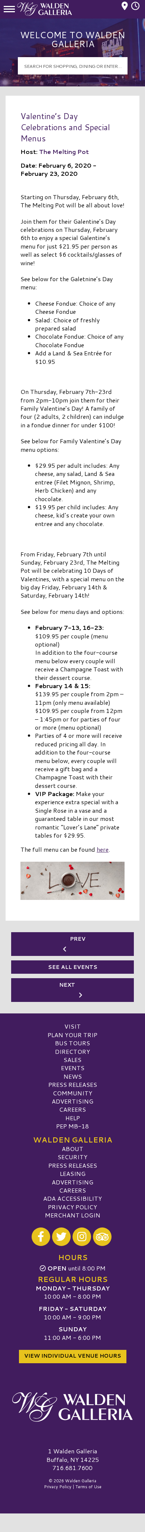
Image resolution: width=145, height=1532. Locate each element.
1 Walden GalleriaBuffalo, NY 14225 (72, 1455)
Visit (72, 1026)
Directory (72, 1051)
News (73, 1076)
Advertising (72, 1101)
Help (72, 1118)
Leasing (73, 1173)
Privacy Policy (72, 1207)
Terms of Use (88, 1487)
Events (72, 1067)
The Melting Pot (64, 151)
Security (72, 1157)
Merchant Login (72, 1215)
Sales (72, 1059)
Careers (72, 1109)
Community (72, 1093)
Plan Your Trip (72, 1034)
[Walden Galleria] (72, 1407)
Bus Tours (72, 1043)
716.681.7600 (72, 1468)
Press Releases (72, 1084)
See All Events (72, 967)
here (103, 849)
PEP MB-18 (72, 1126)
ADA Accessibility (72, 1198)
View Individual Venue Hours (72, 1356)
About (72, 1148)
